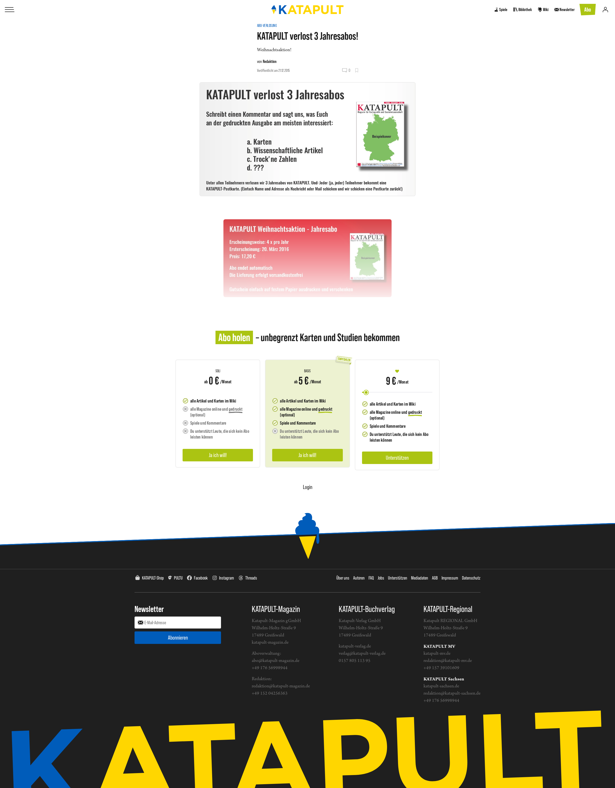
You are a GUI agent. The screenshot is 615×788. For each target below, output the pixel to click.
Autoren (359, 577)
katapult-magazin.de (270, 643)
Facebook (201, 577)
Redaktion (270, 61)
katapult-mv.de (437, 654)
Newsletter (149, 609)
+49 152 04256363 (270, 693)
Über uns (342, 577)
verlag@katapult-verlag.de (362, 654)
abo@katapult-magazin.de (275, 661)
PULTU (178, 577)
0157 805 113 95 (354, 661)
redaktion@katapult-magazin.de (281, 686)
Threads (251, 577)
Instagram (226, 577)
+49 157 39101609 (441, 668)
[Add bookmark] (356, 70)
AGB (435, 577)
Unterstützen (397, 577)
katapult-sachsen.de (441, 686)
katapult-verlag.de (355, 646)
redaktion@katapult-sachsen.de (452, 693)
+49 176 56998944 (270, 668)
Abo (587, 9)
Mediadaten (419, 577)
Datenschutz (471, 577)
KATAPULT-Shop (153, 577)
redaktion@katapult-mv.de (448, 661)
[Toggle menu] (9, 9)
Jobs (381, 577)
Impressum (450, 577)
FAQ (371, 577)
